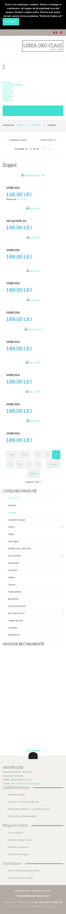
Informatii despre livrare (20, 840)
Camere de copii (16, 520)
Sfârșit (33, 474)
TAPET (11, 527)
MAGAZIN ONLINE (12, 85)
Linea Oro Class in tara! (20, 877)
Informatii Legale (16, 794)
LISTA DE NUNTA (17, 606)
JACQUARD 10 (16, 221)
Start (11, 454)
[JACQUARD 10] (33, 209)
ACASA (7, 82)
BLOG (6, 94)
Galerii (11, 577)
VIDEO (6, 98)
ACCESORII (14, 555)
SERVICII (7, 89)
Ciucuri (11, 584)
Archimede (13, 563)
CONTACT (8, 100)
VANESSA (13, 187)
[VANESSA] (33, 175)
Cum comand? (16, 832)
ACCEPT (11, 21)
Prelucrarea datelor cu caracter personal (29, 809)
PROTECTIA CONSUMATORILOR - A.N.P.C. (33, 906)
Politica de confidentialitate (22, 816)
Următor (53, 464)
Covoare (12, 570)
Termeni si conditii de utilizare (23, 801)
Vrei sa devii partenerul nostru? (24, 870)
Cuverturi (12, 627)
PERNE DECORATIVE (19, 548)
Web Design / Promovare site (18, 902)
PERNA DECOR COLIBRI (33, 692)
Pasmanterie (14, 591)
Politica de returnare (18, 847)
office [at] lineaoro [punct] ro (25, 783)
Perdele (12, 505)
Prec (24, 454)
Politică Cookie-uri (51, 16)
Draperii (12, 512)
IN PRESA (8, 96)
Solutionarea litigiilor (18, 854)
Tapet (11, 534)
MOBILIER (13, 599)
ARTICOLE (8, 91)
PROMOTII (13, 635)
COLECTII (8, 87)
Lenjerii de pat (15, 620)
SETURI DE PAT (16, 613)
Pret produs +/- (49, 140)
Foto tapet (13, 541)
